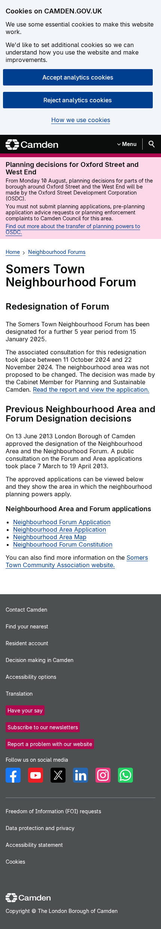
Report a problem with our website (49, 744)
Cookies (15, 861)
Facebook (13, 775)
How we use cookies (80, 120)
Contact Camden (26, 609)
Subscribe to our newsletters (42, 727)
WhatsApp (125, 775)
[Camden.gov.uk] (32, 144)
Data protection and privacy (40, 828)
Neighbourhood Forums (56, 252)
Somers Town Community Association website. (77, 561)
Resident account (27, 643)
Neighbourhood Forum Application (61, 522)
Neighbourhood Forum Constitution (62, 544)
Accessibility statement (34, 845)
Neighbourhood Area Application (59, 529)
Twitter (58, 775)
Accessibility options (31, 677)
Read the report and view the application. (91, 389)
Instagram (102, 775)
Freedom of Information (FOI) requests (53, 811)
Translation (19, 693)
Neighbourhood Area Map (49, 537)
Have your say (25, 710)
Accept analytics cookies (77, 77)
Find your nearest (27, 626)
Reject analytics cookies (77, 100)
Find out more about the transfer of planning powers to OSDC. (73, 229)
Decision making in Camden (39, 660)
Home (13, 252)
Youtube (35, 775)
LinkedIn (80, 775)
